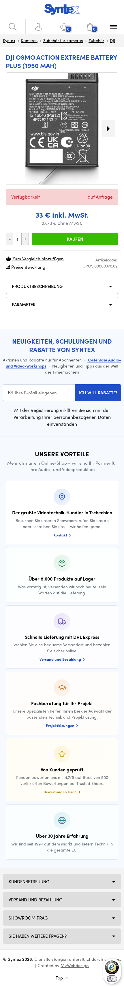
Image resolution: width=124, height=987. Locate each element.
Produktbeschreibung (37, 286)
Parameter (23, 304)
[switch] (112, 978)
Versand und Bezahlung (35, 899)
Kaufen (75, 239)
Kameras (29, 40)
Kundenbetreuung (29, 881)
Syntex (9, 40)
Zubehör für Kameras (63, 40)
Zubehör (96, 40)
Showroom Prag (28, 918)
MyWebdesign (75, 965)
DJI (112, 40)
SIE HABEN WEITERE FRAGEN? (38, 936)
